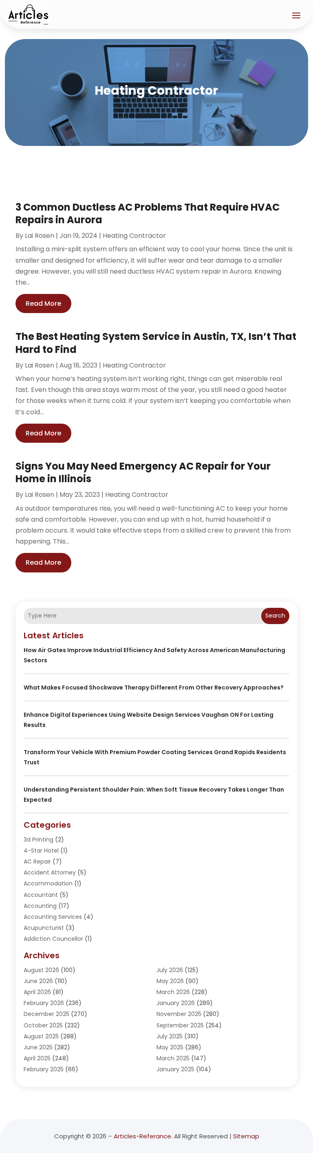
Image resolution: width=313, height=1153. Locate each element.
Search (275, 615)
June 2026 (38, 981)
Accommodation (48, 883)
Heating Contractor (134, 235)
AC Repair (37, 861)
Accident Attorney (50, 872)
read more (43, 303)
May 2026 (170, 981)
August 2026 (41, 970)
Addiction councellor (53, 939)
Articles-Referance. (143, 1136)
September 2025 (180, 1025)
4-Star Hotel (41, 850)
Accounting (40, 906)
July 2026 (169, 970)
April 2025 (37, 1058)
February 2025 (44, 1069)
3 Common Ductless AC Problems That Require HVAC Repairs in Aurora (147, 213)
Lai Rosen (39, 235)
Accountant (41, 895)
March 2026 (173, 992)
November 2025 (178, 1014)
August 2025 (41, 1036)
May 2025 (169, 1047)
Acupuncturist (44, 928)
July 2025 (169, 1036)
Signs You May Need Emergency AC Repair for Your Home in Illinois (143, 472)
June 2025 (38, 1047)
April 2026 (37, 992)
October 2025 (43, 1025)
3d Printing (38, 839)
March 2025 (173, 1058)
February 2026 (44, 1003)
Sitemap (246, 1136)
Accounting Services (53, 917)
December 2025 (46, 1014)
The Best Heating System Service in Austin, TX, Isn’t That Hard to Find (155, 343)
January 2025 (175, 1069)
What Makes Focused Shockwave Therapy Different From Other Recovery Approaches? (154, 687)
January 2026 (175, 1003)
